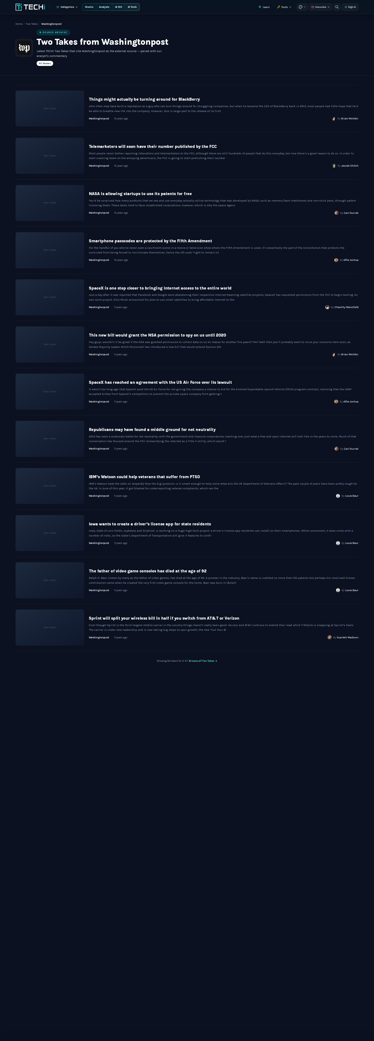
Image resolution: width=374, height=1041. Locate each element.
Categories (67, 6)
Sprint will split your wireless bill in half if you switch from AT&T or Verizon (164, 618)
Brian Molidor (349, 118)
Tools (284, 7)
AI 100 (118, 6)
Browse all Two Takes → (203, 660)
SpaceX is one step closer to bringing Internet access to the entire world (160, 288)
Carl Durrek (351, 213)
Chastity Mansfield (346, 307)
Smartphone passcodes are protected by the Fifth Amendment (150, 241)
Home (19, 23)
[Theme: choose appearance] (302, 7)
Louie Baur (351, 495)
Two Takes (32, 23)
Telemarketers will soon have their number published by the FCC (153, 146)
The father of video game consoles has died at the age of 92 (147, 571)
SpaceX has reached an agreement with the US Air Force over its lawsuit (160, 382)
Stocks (89, 6)
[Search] (336, 7)
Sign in (352, 6)
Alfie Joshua (350, 260)
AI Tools (132, 6)
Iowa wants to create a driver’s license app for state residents (150, 524)
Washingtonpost (99, 118)
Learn (266, 7)
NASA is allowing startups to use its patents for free (140, 193)
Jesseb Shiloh (349, 165)
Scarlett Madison (347, 637)
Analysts (104, 6)
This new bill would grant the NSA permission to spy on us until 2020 (157, 335)
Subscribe (320, 7)
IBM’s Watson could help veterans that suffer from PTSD (144, 476)
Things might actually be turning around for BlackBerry (144, 99)
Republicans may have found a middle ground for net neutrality (152, 429)
